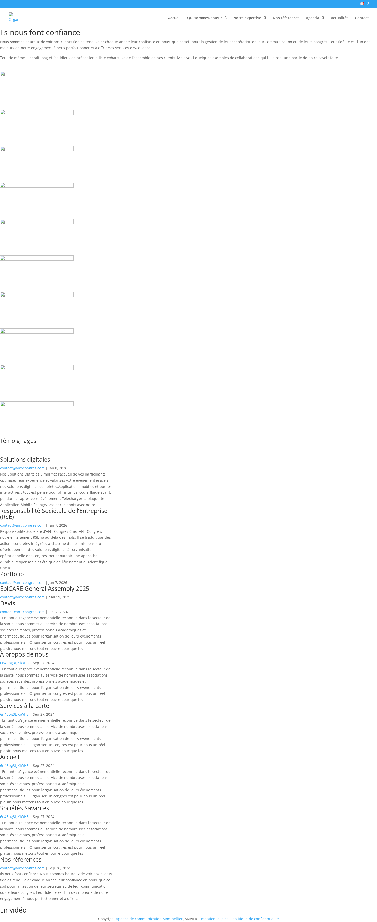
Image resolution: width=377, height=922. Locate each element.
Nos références (286, 18)
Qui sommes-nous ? (204, 18)
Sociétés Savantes (24, 808)
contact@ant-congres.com (22, 467)
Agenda (312, 18)
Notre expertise (247, 18)
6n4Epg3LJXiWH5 (14, 662)
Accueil (174, 18)
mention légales (215, 918)
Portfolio (12, 574)
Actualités (339, 18)
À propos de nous (24, 654)
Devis (7, 603)
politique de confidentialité (255, 918)
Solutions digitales (25, 459)
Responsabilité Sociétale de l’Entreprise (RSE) (53, 514)
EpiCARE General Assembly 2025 (44, 588)
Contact (362, 18)
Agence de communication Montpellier (149, 918)
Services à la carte (24, 705)
